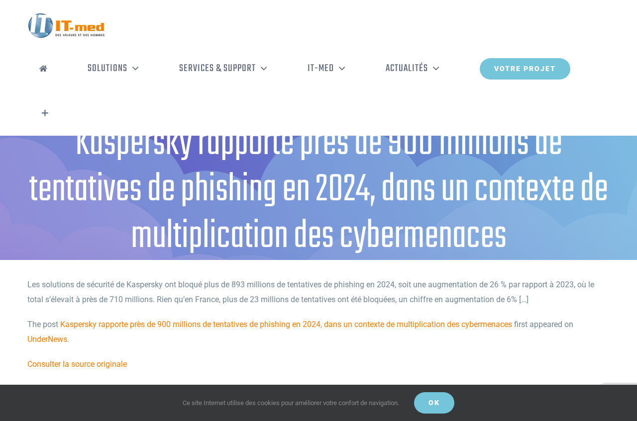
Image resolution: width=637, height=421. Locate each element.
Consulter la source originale (77, 364)
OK (434, 403)
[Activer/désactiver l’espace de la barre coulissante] (45, 113)
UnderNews (47, 339)
